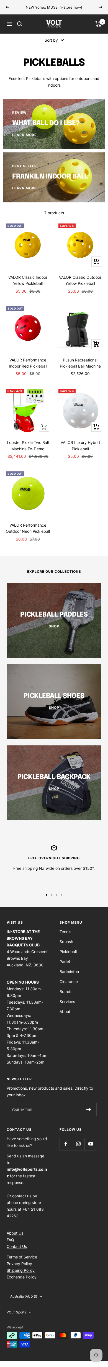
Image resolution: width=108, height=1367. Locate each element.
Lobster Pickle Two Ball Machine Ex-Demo (28, 451)
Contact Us (17, 1252)
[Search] (19, 29)
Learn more (55, 13)
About (65, 1017)
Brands (66, 997)
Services (67, 1007)
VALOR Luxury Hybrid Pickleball (80, 451)
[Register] (88, 1115)
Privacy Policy (19, 1269)
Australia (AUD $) (23, 1302)
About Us (15, 1239)
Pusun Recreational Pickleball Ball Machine (80, 369)
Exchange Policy (22, 1283)
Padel (65, 967)
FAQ (10, 1245)
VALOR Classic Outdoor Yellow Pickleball (80, 286)
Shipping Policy (21, 1276)
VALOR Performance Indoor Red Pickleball (28, 369)
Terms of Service (22, 1263)
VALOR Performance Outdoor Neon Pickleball (28, 534)
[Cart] (98, 30)
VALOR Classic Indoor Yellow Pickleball (27, 286)
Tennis (65, 937)
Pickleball (68, 957)
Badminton (69, 977)
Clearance (69, 987)
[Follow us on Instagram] (78, 1150)
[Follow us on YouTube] (90, 1150)
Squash (66, 947)
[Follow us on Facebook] (66, 1150)
